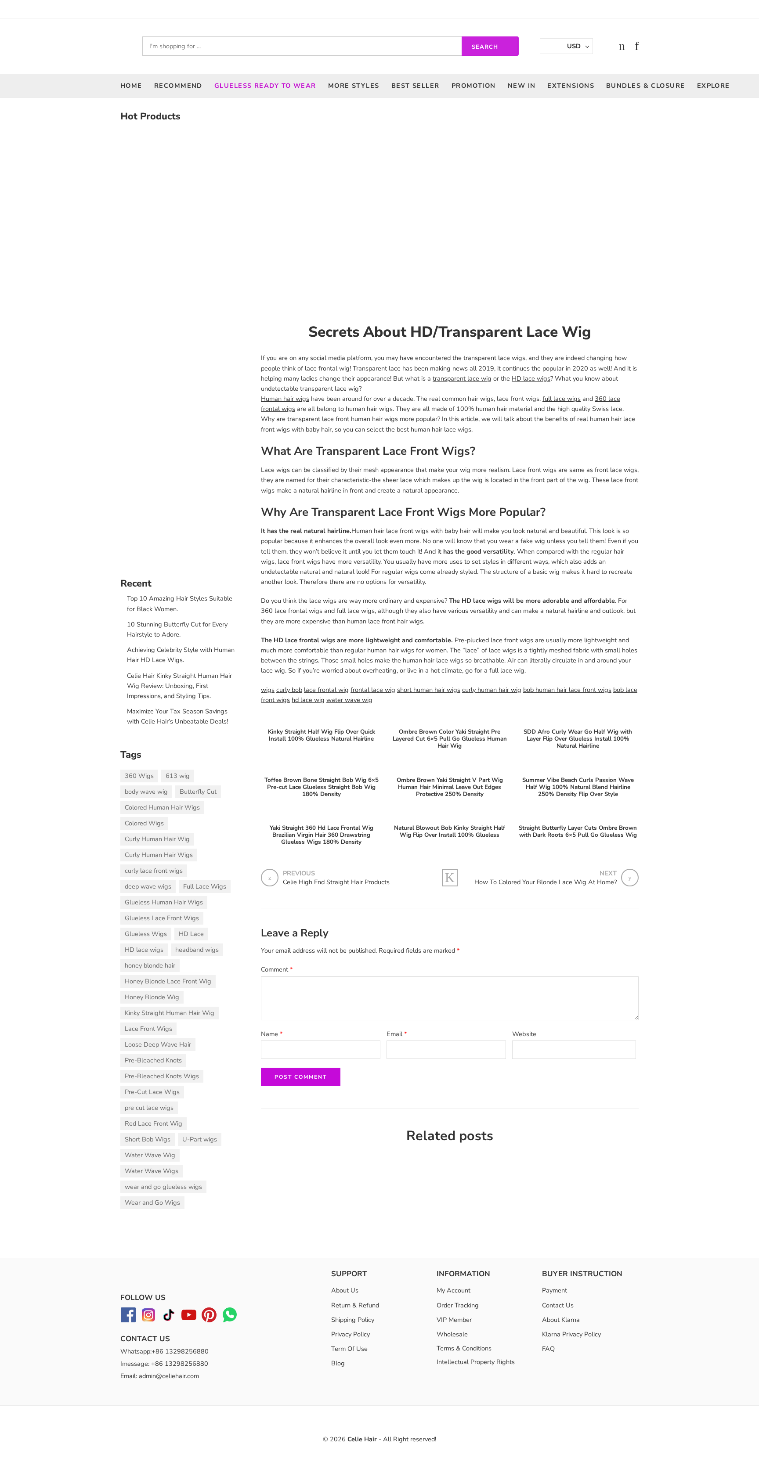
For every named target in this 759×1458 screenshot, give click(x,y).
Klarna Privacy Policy (571, 1334)
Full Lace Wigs (204, 886)
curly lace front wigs (154, 870)
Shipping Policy (352, 1319)
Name (272, 1034)
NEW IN (522, 85)
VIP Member (454, 1319)
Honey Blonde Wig (152, 997)
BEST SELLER (415, 85)
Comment (277, 969)
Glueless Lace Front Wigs (162, 918)
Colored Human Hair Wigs (162, 807)
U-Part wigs (199, 1139)
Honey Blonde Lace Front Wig (168, 981)
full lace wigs (561, 398)
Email (397, 1034)
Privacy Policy (350, 1334)
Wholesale (452, 1334)
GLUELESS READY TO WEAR (265, 85)
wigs (268, 689)
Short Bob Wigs (147, 1139)
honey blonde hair (150, 965)
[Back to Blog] (450, 877)
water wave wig (349, 699)
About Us (344, 1290)
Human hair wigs (285, 398)
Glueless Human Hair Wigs (164, 902)
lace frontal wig (326, 689)
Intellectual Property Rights (476, 1361)
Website (524, 1034)
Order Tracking (458, 1305)
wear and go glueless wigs (163, 1186)
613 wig (178, 775)
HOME (131, 85)
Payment (554, 1290)
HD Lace (191, 933)
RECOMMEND (178, 85)
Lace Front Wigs (148, 1028)
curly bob (289, 689)
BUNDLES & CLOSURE (645, 85)
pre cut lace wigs (149, 1107)
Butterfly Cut (198, 791)
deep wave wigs (148, 886)
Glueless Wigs (146, 933)
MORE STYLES (354, 85)
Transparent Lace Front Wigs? (395, 451)
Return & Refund (355, 1305)
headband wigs (197, 949)
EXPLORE (713, 85)
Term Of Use (349, 1348)
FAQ (548, 1348)
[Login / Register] (604, 46)
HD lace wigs (531, 378)
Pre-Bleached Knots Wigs (162, 1076)
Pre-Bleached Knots (153, 1060)
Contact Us (558, 1305)
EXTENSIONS (570, 85)
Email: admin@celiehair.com (159, 1376)
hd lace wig (308, 699)
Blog (338, 1363)
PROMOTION (474, 85)
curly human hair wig (491, 689)
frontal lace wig (373, 689)
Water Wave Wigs (151, 1170)
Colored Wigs (144, 823)
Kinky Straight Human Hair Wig (169, 1012)
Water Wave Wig (150, 1155)
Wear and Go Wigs (152, 1202)
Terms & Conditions (464, 1348)
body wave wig (146, 791)
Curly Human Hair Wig (157, 839)
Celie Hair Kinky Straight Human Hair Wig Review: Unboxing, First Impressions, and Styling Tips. (179, 685)
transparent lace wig (462, 378)
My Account (453, 1290)
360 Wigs (139, 775)
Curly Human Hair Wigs (159, 854)
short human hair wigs (428, 689)
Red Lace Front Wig (153, 1123)
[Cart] (622, 46)
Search (485, 47)
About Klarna (561, 1319)
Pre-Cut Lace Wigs (152, 1091)
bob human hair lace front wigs (567, 689)
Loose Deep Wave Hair (158, 1044)
